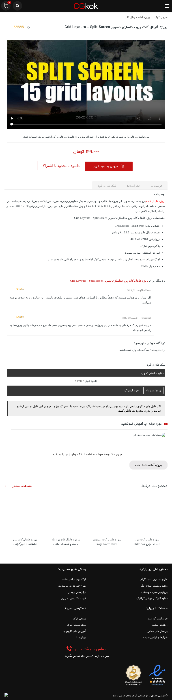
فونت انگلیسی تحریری (73, 598)
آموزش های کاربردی (74, 631)
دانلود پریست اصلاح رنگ (154, 585)
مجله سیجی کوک (76, 624)
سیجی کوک (161, 17)
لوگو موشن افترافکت (74, 579)
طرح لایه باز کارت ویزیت (72, 585)
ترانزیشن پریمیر (77, 592)
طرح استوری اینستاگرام (154, 579)
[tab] (156, 185)
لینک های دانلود (107, 185)
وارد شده (131, 349)
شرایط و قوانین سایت (155, 637)
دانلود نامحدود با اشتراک (60, 166)
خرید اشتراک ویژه (158, 618)
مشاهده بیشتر (22, 485)
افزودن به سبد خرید (106, 166)
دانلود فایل (90, 381)
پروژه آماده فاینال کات (137, 17)
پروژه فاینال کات (155, 201)
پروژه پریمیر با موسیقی (154, 592)
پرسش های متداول (157, 631)
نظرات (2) (133, 185)
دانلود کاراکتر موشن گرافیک (152, 598)
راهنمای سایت (160, 624)
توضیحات (156, 185)
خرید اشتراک (131, 390)
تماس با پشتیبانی (90, 649)
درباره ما (81, 637)
